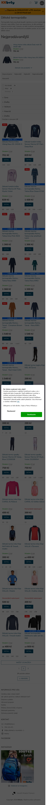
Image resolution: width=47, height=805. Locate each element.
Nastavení (11, 411)
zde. (18, 401)
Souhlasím (31, 414)
